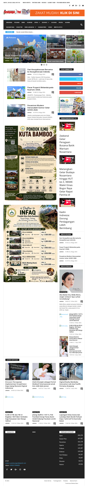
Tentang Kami (36, 2)
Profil (61, 22)
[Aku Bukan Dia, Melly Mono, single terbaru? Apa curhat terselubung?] (71, 281)
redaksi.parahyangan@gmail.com (15, 463)
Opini (61, 435)
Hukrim (29, 22)
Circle (79, 83)
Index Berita (26, 2)
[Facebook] (69, 5)
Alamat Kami (51, 2)
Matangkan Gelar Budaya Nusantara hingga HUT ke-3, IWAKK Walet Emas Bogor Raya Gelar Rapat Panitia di (66, 181)
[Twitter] (73, 5)
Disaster (19, 27)
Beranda (9, 22)
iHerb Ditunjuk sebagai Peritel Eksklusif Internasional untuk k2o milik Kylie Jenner (44, 384)
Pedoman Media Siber (63, 2)
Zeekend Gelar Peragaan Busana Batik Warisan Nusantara (66, 143)
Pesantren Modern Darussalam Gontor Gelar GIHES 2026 (38, 107)
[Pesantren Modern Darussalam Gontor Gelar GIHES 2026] (16, 110)
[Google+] (76, 5)
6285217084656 (15, 465)
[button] (81, 24)
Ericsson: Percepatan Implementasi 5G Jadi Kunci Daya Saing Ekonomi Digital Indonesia (16, 385)
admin (7, 60)
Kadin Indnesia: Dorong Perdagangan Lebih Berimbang (66, 220)
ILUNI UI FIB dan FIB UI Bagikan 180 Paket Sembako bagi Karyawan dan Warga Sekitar (75, 329)
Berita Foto (58, 27)
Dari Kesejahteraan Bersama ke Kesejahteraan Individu (40, 70)
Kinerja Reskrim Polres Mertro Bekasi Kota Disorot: (75, 338)
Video (50, 27)
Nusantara (10, 27)
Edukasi (61, 451)
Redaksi (44, 2)
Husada (54, 22)
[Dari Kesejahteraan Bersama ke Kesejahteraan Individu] (16, 74)
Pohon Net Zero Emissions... (25, 32)
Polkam (16, 22)
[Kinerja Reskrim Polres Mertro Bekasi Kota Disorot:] (63, 341)
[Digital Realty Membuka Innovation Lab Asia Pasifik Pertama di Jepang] (71, 371)
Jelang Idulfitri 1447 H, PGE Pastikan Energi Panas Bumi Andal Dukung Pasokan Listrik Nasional (76, 317)
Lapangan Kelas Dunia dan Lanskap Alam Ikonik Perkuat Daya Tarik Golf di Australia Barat (70, 418)
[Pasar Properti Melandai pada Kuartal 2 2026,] (16, 92)
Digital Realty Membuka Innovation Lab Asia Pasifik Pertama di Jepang (69, 384)
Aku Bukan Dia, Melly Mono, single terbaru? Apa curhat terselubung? (70, 297)
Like (80, 74)
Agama (67, 22)
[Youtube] (83, 5)
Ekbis (23, 22)
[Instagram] (79, 5)
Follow (78, 79)
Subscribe (78, 92)
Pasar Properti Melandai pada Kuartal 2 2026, (40, 88)
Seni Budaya (63, 292)
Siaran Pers (42, 27)
